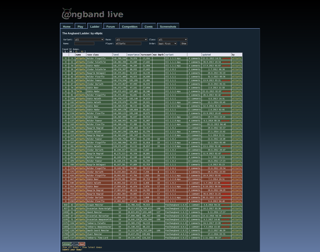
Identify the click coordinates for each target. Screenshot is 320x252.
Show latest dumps (92, 247)
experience (133, 54)
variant (169, 54)
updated (206, 54)
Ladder (94, 26)
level (116, 54)
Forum (110, 26)
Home (66, 26)
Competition (130, 26)
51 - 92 (79, 51)
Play (80, 26)
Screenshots (168, 26)
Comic (149, 26)
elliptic (237, 58)
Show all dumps (70, 247)
